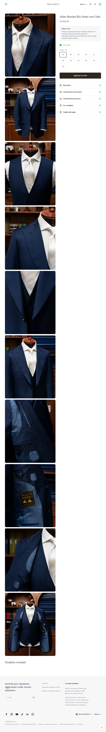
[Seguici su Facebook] (6, 714)
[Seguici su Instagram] (11, 714)
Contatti (45, 683)
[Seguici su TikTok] (22, 714)
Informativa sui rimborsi (12, 724)
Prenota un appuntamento (51, 691)
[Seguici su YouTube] (17, 714)
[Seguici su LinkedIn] (27, 714)
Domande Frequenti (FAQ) (51, 687)
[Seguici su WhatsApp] (32, 714)
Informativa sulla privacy (28, 724)
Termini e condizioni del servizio (47, 724)
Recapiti (80, 724)
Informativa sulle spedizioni (67, 724)
